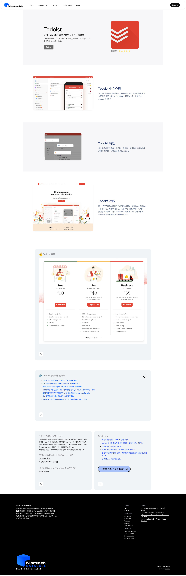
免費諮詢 (25, 518)
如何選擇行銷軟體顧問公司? (26, 509)
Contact (126, 510)
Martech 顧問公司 (40, 511)
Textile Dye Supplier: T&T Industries (152, 512)
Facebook (166, 566)
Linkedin (127, 523)
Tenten (167, 569)
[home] (13, 5)
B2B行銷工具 (20, 511)
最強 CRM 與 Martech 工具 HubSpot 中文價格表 (118, 449)
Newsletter (127, 519)
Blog (78, 5)
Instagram (127, 516)
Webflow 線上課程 (130, 531)
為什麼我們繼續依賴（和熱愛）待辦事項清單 (58, 396)
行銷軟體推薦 (67, 5)
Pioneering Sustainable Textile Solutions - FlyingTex (154, 520)
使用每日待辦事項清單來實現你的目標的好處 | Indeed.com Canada (66, 393)
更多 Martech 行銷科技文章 (111, 459)
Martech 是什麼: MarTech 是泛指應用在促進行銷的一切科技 (122, 443)
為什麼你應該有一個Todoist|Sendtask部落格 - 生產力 (61, 383)
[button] (31, 5)
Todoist (48, 47)
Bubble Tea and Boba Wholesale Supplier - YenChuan (155, 516)
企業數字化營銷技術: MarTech (112, 446)
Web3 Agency (129, 533)
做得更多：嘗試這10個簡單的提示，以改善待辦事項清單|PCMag (65, 399)
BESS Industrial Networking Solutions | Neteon (153, 509)
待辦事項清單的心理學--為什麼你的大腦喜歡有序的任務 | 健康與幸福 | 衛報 (69, 390)
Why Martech (128, 525)
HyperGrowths (129, 536)
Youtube (127, 521)
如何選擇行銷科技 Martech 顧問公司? (115, 440)
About (126, 508)
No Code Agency (130, 538)
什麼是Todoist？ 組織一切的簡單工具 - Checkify (60, 380)
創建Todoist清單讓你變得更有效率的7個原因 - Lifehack (62, 387)
